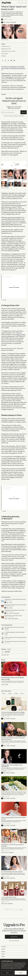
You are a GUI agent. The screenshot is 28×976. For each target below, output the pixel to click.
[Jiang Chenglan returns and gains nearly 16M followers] (14, 756)
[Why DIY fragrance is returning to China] (2, 617)
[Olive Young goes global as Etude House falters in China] (14, 809)
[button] (19, 2)
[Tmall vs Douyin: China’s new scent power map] (14, 783)
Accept (20, 972)
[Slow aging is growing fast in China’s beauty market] (2, 606)
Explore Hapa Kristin (5, 654)
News (6, 903)
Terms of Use (22, 115)
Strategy (10, 607)
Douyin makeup (6, 75)
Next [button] (21, 909)
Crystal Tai (5, 19)
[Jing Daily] (6, 3)
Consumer (8, 22)
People (8, 772)
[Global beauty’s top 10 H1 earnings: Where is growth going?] (2, 601)
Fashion (3, 684)
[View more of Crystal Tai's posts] (2, 19)
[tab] (9, 649)
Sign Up (24, 112)
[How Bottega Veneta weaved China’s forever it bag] (14, 669)
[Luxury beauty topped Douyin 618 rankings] (14, 704)
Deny (7, 972)
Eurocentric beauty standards (12, 217)
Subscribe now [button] (14, 936)
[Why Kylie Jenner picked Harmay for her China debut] (2, 612)
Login (18, 940)
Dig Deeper (3, 55)
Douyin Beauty (13, 22)
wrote (5, 137)
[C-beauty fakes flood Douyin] (14, 888)
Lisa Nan (6, 600)
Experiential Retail (16, 613)
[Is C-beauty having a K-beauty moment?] (14, 863)
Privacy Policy (16, 115)
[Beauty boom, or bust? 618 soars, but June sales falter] (14, 836)
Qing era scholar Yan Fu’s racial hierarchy (13, 335)
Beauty (4, 22)
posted (15, 155)
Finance (10, 602)
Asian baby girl (9, 77)
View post (4, 299)
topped (6, 530)
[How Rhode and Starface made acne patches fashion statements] (14, 729)
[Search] (22, 2)
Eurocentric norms (20, 205)
